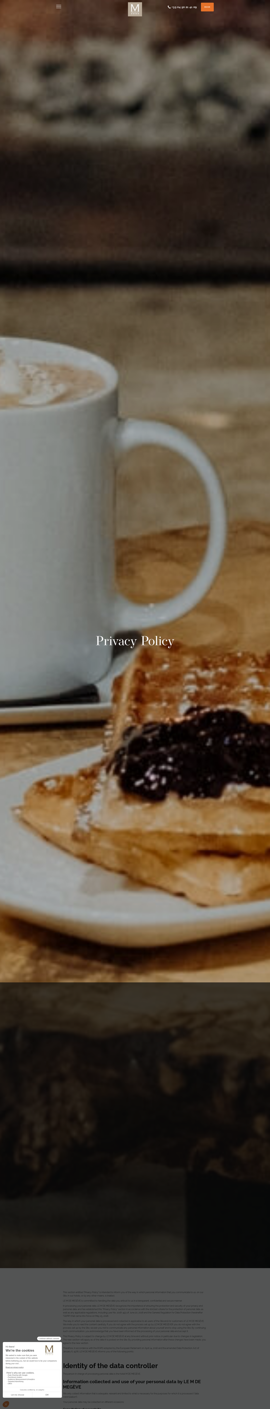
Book (207, 7)
